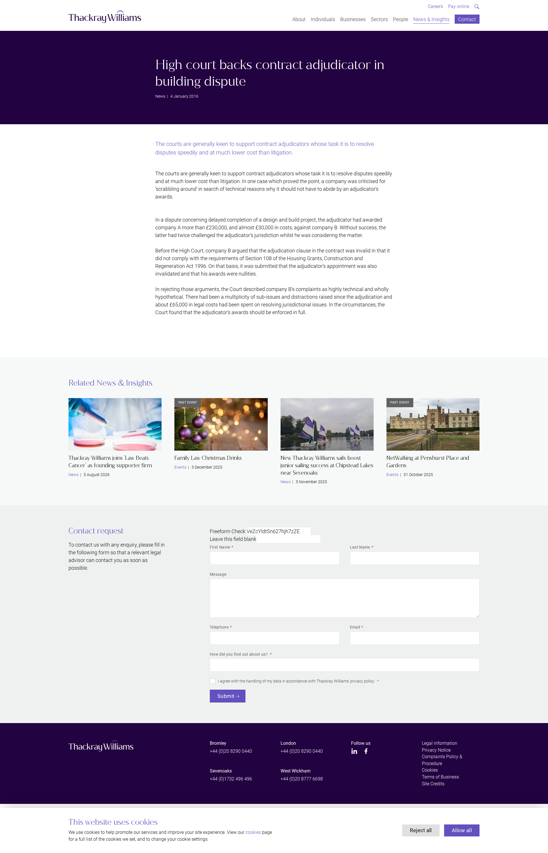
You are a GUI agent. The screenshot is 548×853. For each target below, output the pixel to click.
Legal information (439, 743)
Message (218, 574)
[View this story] (115, 424)
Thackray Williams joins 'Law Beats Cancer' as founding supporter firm (110, 461)
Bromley (218, 743)
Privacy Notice (436, 750)
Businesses (353, 19)
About (299, 19)
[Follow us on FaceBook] (366, 751)
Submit (226, 696)
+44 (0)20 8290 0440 (231, 751)
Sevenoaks (221, 771)
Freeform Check (227, 531)
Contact (467, 19)
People (400, 19)
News (160, 96)
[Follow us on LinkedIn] (354, 751)
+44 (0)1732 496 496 (231, 779)
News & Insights (431, 19)
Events (180, 467)
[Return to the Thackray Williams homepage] (104, 16)
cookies (253, 832)
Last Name (360, 547)
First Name (220, 547)
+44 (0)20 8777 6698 (302, 779)
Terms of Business (440, 777)
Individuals (323, 19)
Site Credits (433, 783)
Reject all (421, 830)
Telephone (219, 627)
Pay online (458, 6)
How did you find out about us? (239, 654)
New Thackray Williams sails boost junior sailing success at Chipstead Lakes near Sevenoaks (327, 465)
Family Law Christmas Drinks (208, 457)
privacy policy (362, 681)
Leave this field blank (233, 539)
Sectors (379, 19)
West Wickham (296, 771)
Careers (435, 6)
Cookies (430, 770)
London (288, 743)
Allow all (462, 830)
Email (355, 627)
